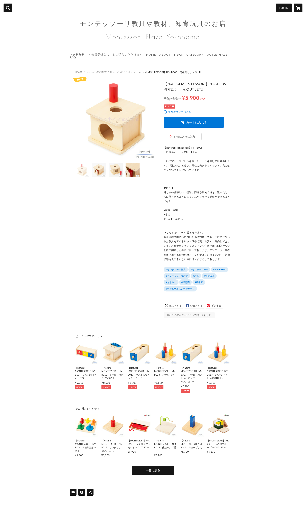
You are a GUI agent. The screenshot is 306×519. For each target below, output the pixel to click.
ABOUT (165, 54)
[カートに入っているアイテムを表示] (298, 8)
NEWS (178, 54)
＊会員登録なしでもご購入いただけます (115, 54)
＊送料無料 (77, 54)
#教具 (196, 275)
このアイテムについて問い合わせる (191, 315)
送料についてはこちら (181, 111)
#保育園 (185, 282)
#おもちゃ (171, 282)
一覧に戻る (153, 470)
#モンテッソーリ (199, 269)
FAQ (73, 57)
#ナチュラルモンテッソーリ (180, 288)
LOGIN (283, 7)
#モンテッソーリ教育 (177, 275)
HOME (151, 54)
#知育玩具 (209, 275)
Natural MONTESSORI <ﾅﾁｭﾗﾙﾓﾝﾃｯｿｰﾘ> (109, 72)
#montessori (219, 269)
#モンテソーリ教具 (176, 269)
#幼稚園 (199, 282)
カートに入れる (196, 122)
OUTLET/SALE (217, 54)
